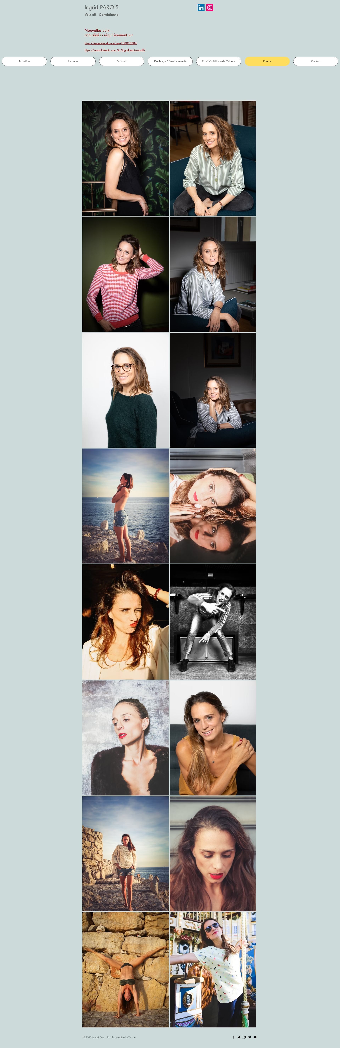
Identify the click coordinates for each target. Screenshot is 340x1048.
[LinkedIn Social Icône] (201, 7)
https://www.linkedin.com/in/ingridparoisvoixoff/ (115, 50)
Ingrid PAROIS (101, 7)
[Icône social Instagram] (209, 7)
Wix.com (131, 1037)
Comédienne (108, 14)
